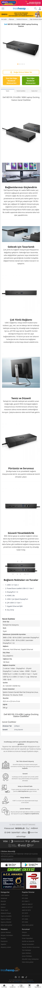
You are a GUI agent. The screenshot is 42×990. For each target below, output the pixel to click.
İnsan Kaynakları (27, 938)
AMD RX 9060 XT (27, 904)
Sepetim (3, 944)
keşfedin (25, 768)
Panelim (3, 938)
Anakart (3, 904)
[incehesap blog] (10, 960)
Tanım (7, 91)
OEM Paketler (5, 895)
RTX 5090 (25, 922)
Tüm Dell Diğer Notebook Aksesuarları (11, 80)
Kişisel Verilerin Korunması (31, 947)
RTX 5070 (25, 913)
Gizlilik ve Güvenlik (28, 941)
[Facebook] (16, 977)
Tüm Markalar (26, 950)
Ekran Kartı (4, 910)
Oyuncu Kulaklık (6, 916)
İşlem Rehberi (26, 953)
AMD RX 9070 (26, 910)
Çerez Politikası (27, 956)
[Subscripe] (39, 859)
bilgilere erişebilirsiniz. (32, 814)
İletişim (24, 932)
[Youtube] (23, 977)
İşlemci (3, 907)
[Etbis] (33, 880)
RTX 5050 (25, 895)
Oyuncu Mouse (6, 919)
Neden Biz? (34, 91)
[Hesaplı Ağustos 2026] (21, 3)
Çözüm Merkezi (6, 932)
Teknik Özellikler (21, 91)
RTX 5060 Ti (25, 901)
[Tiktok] (26, 977)
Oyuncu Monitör (6, 922)
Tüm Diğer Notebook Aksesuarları (31, 80)
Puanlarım (4, 941)
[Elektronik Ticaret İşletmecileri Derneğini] (22, 845)
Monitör (3, 901)
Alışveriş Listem (6, 947)
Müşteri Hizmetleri (7, 935)
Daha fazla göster (6, 925)
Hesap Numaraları (28, 944)
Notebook (4, 898)
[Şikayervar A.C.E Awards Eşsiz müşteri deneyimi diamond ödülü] (13, 880)
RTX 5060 (25, 898)
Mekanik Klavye (6, 913)
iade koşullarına (23, 791)
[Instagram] (19, 977)
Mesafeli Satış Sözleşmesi (30, 959)
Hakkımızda (25, 935)
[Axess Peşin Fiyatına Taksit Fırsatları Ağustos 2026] (21, 14)
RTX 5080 (25, 919)
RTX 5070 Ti (25, 916)
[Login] (3, 8)
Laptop (29, 97)
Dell (5, 24)
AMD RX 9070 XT (27, 907)
